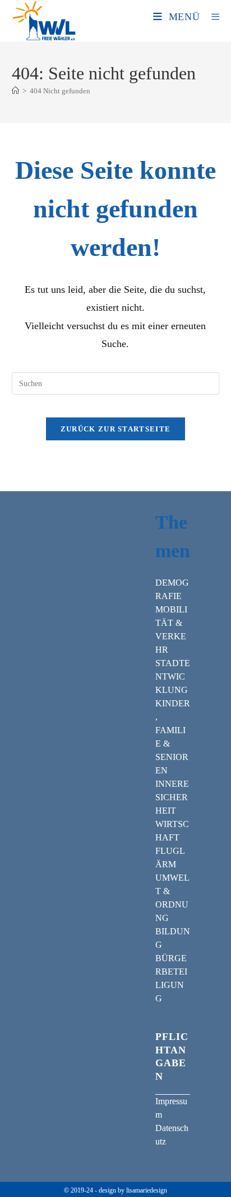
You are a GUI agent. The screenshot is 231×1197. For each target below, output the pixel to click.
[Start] (15, 91)
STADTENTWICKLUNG (172, 676)
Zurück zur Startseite (115, 429)
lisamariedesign (146, 1190)
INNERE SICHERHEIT (172, 797)
